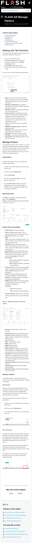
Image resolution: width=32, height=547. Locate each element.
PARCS (12, 270)
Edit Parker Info (9, 40)
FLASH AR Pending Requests (13, 521)
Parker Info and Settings (11, 41)
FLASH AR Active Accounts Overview (15, 531)
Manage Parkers (9, 37)
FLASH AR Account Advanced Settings (15, 515)
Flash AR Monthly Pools (11, 528)
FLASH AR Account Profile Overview (15, 512)
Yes (21, 493)
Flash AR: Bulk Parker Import (13, 537)
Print (6, 504)
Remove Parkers (9, 44)
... (8, 7)
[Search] (28, 10)
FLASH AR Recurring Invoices (13, 518)
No (12, 493)
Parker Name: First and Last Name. (14, 43)
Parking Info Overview (10, 35)
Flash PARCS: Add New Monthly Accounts (16, 534)
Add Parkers (8, 38)
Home (3, 7)
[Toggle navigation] (29, 2)
